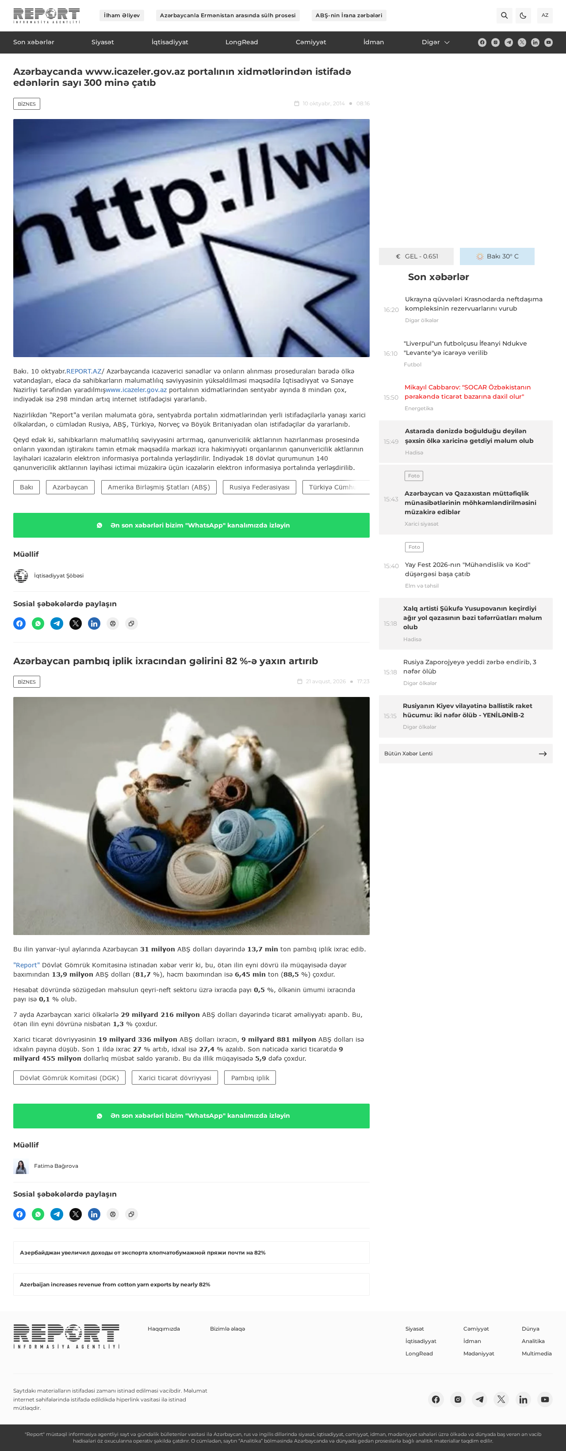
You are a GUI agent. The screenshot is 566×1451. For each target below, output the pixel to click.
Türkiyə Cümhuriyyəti (342, 487)
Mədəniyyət (478, 1353)
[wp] (38, 623)
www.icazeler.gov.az (136, 389)
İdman (472, 1341)
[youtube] (548, 42)
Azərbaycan (70, 487)
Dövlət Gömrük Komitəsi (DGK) (69, 1078)
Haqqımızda (164, 1328)
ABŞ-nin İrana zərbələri (349, 15)
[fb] (482, 42)
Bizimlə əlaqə (227, 1328)
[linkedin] (535, 42)
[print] (113, 623)
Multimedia (537, 1353)
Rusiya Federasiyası (259, 487)
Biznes (27, 104)
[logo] (46, 15)
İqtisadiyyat (420, 1341)
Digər (431, 42)
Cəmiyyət (476, 1328)
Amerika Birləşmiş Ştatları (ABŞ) (159, 487)
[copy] (131, 623)
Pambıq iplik (250, 1078)
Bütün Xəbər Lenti (408, 753)
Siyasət (414, 1328)
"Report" (26, 965)
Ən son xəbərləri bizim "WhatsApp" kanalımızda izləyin (200, 525)
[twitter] (522, 42)
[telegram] (509, 42)
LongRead (419, 1353)
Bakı (26, 487)
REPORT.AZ (84, 371)
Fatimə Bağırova (56, 1165)
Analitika (533, 1341)
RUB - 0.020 (421, 256)
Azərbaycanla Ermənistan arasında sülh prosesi (227, 15)
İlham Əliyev (122, 15)
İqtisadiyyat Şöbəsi (59, 575)
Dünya (530, 1328)
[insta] (495, 42)
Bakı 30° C (503, 256)
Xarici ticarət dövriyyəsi (174, 1078)
